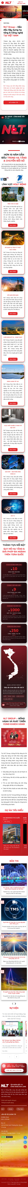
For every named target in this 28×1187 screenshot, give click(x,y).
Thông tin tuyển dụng (7, 1102)
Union (10, 1109)
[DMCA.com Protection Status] (7, 1137)
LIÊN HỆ (17, 1180)
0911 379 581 (5, 1119)
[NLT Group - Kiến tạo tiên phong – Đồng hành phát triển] (15, 3)
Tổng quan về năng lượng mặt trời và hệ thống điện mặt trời (14, 957)
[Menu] (2, 2)
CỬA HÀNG (23, 1179)
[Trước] (13, 1003)
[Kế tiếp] (15, 1003)
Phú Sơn (20, 1109)
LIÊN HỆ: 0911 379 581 (14, 1070)
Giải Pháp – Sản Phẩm (14, 1179)
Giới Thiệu (4, 1179)
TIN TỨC (12, 1180)
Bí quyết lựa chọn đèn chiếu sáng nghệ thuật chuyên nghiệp (14, 992)
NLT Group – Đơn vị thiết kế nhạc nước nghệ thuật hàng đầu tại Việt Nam (14, 888)
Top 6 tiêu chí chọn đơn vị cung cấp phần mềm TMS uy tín (14, 923)
